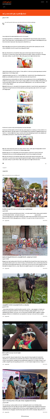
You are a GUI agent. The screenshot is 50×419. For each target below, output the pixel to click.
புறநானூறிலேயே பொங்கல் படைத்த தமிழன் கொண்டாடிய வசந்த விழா (16, 304)
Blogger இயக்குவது (25, 416)
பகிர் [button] (45, 163)
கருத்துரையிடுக (5, 171)
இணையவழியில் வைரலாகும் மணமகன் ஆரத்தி (11, 352)
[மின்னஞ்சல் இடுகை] (3, 163)
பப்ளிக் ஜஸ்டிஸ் (7, 2)
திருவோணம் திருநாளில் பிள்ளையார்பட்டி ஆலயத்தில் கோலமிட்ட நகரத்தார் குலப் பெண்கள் (20, 257)
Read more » (45, 220)
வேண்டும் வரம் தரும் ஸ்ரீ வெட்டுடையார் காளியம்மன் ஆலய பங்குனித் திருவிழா (17, 209)
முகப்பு (4, 6)
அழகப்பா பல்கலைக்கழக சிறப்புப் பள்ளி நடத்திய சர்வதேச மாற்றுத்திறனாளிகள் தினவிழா (19, 400)
